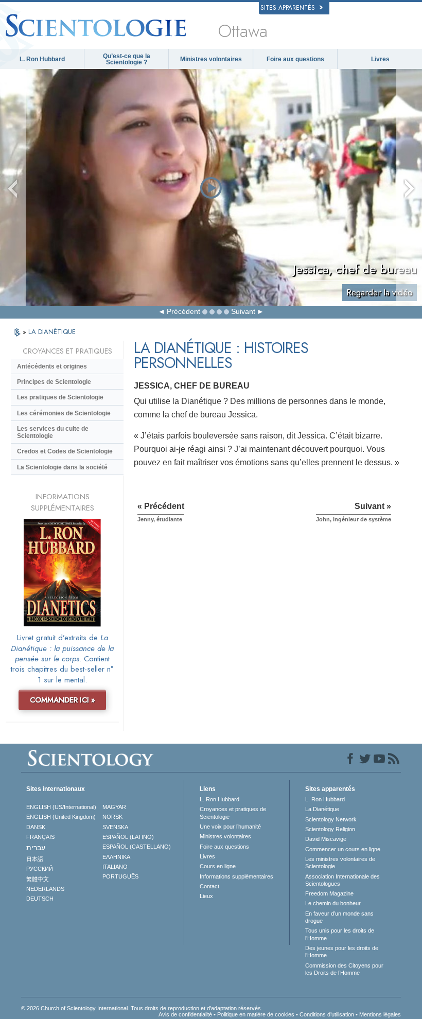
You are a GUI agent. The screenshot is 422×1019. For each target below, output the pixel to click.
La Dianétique (322, 809)
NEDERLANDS (45, 889)
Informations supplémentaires (236, 876)
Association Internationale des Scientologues (342, 880)
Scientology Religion (330, 829)
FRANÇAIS (40, 837)
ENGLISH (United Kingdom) (61, 817)
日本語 (34, 859)
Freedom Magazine (329, 893)
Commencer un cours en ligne (342, 849)
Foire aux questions (295, 59)
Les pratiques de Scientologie (60, 397)
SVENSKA (115, 827)
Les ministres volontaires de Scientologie (340, 862)
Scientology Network (331, 819)
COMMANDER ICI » (62, 700)
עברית (35, 848)
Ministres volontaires (211, 59)
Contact (209, 886)
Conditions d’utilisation (327, 1014)
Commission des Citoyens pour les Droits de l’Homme (344, 969)
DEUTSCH (40, 898)
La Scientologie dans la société (62, 467)
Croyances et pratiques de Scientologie (233, 812)
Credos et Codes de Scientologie (65, 451)
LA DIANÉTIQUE (52, 332)
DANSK (35, 827)
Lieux (206, 896)
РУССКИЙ (39, 869)
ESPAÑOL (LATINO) (128, 837)
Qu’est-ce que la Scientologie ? (126, 59)
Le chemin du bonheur (333, 903)
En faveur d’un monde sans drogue (339, 917)
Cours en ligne (218, 866)
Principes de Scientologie (54, 381)
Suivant (243, 311)
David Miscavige (325, 839)
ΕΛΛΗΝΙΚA (116, 857)
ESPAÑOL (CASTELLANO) (136, 847)
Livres (380, 59)
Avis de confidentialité (185, 1014)
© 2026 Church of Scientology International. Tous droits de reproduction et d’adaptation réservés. (141, 1008)
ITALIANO (115, 867)
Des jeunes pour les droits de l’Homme (341, 951)
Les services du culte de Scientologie (53, 432)
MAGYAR (114, 807)
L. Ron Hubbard (42, 59)
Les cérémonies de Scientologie (64, 413)
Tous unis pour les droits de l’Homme (339, 934)
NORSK (112, 817)
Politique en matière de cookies (255, 1014)
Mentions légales (380, 1014)
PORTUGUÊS (120, 876)
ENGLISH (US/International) (61, 807)
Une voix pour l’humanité (230, 826)
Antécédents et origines (52, 366)
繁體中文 (37, 879)
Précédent (183, 311)
